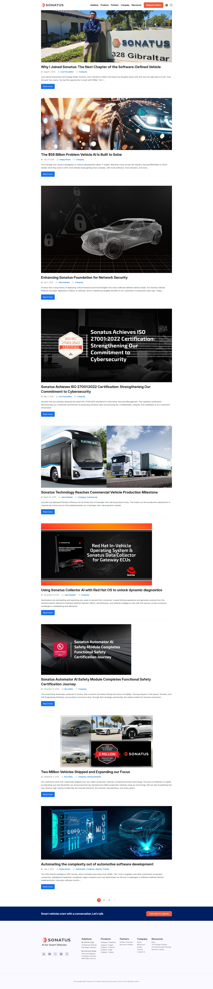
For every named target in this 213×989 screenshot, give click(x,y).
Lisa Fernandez (67, 72)
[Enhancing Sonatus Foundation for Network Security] (106, 229)
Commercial (92, 497)
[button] (172, 5)
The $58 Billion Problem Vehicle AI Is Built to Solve (81, 154)
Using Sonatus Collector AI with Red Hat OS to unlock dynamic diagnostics (101, 590)
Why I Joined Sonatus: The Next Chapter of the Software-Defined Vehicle (101, 67)
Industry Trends (102, 869)
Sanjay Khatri (65, 160)
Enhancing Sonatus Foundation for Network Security (84, 277)
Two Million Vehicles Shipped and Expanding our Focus (85, 772)
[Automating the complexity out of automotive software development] (106, 833)
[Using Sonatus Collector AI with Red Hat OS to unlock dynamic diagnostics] (96, 554)
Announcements (94, 777)
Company (83, 72)
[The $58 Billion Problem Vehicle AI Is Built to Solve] (106, 124)
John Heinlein (64, 282)
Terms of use (122, 981)
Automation (81, 869)
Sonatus (89, 981)
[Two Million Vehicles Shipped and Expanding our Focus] (106, 741)
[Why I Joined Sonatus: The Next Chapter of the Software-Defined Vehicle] (106, 36)
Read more (48, 86)
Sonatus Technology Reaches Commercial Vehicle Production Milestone (99, 492)
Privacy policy (112, 981)
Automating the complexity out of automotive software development (97, 864)
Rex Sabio (69, 689)
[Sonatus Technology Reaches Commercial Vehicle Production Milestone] (106, 456)
